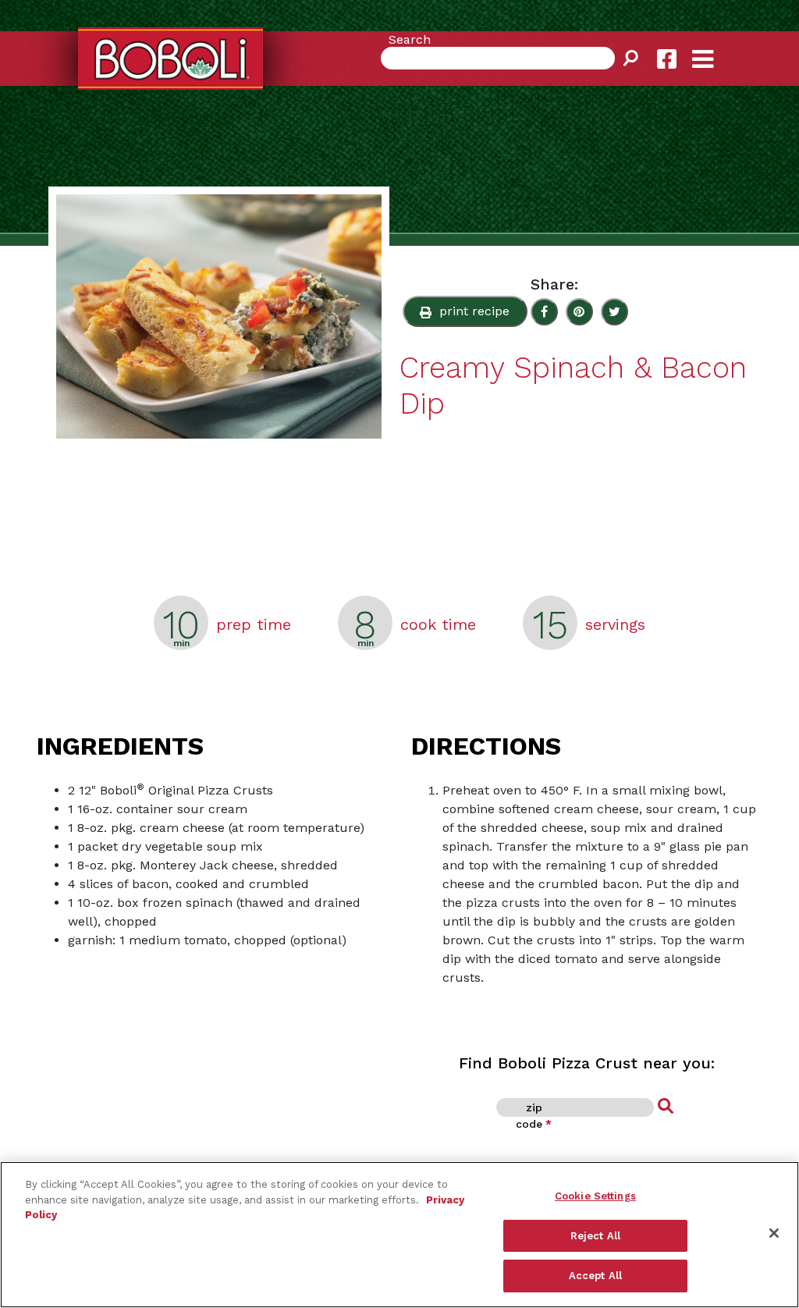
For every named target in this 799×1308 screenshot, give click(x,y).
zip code (534, 1115)
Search (410, 39)
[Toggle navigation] (716, 47)
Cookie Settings (595, 1196)
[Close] (774, 1233)
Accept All (595, 1275)
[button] (465, 311)
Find (665, 1107)
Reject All (595, 1236)
